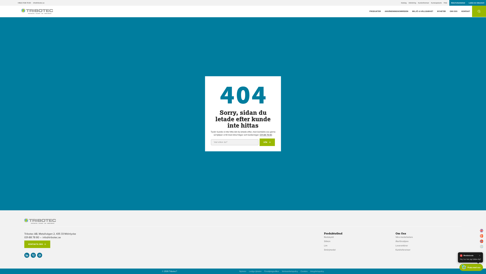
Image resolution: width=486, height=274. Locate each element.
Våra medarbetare (404, 237)
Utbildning (412, 3)
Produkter (375, 11)
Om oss (453, 11)
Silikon (327, 241)
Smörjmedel (330, 249)
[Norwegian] (481, 241)
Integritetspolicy (317, 271)
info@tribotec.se (38, 3)
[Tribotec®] (37, 12)
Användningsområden (396, 11)
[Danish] (481, 236)
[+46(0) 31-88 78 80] (33, 255)
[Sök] (479, 11)
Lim (325, 245)
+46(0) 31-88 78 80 (24, 3)
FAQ (445, 3)
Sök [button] (265, 142)
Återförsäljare (402, 241)
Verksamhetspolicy (290, 271)
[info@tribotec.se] (39, 255)
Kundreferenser (423, 3)
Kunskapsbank (436, 3)
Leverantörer (402, 245)
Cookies (304, 271)
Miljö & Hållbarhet (422, 11)
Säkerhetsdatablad (458, 3)
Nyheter (441, 11)
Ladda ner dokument (476, 3)
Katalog (404, 3)
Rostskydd (329, 237)
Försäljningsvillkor (271, 271)
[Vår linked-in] (26, 255)
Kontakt (465, 11)
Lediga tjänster (255, 271)
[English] (481, 231)
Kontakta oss (35, 244)
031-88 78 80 (266, 134)
